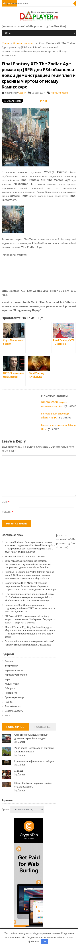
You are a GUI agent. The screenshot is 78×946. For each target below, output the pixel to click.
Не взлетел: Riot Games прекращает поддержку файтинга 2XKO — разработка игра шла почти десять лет (30, 608)
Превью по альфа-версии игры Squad (34, 761)
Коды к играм (12, 683)
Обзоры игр (11, 688)
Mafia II (18, 770)
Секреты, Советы (14, 711)
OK (44, 941)
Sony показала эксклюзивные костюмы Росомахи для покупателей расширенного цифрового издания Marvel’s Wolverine (27, 564)
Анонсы (9, 661)
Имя (5, 502)
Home (5, 43)
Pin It (43, 101)
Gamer (22, 93)
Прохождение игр (14, 697)
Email (7, 512)
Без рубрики (11, 665)
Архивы (6, 809)
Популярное (15, 726)
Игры (7, 679)
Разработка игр (13, 706)
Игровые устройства (16, 674)
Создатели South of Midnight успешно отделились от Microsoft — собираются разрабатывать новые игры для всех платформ (30, 586)
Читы (7, 715)
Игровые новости (23, 43)
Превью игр (11, 692)
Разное (9, 701)
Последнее (42, 726)
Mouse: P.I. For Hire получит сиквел (25, 556)
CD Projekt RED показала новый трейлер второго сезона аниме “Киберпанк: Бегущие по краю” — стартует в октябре (30, 619)
